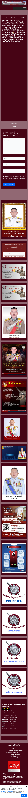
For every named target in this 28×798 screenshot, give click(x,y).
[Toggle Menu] (24, 8)
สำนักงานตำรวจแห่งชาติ (12, 752)
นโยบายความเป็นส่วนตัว (7, 791)
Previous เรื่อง (14, 123)
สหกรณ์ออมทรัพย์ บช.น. (15, 756)
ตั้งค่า (21, 792)
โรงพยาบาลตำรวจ (15, 754)
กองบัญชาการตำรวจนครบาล (16, 750)
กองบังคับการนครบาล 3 (15, 749)
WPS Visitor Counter (11, 728)
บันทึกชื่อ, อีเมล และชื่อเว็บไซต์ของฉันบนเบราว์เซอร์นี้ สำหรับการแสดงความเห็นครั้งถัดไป (14, 178)
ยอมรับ (23, 795)
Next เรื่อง (14, 126)
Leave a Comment (6, 18)
